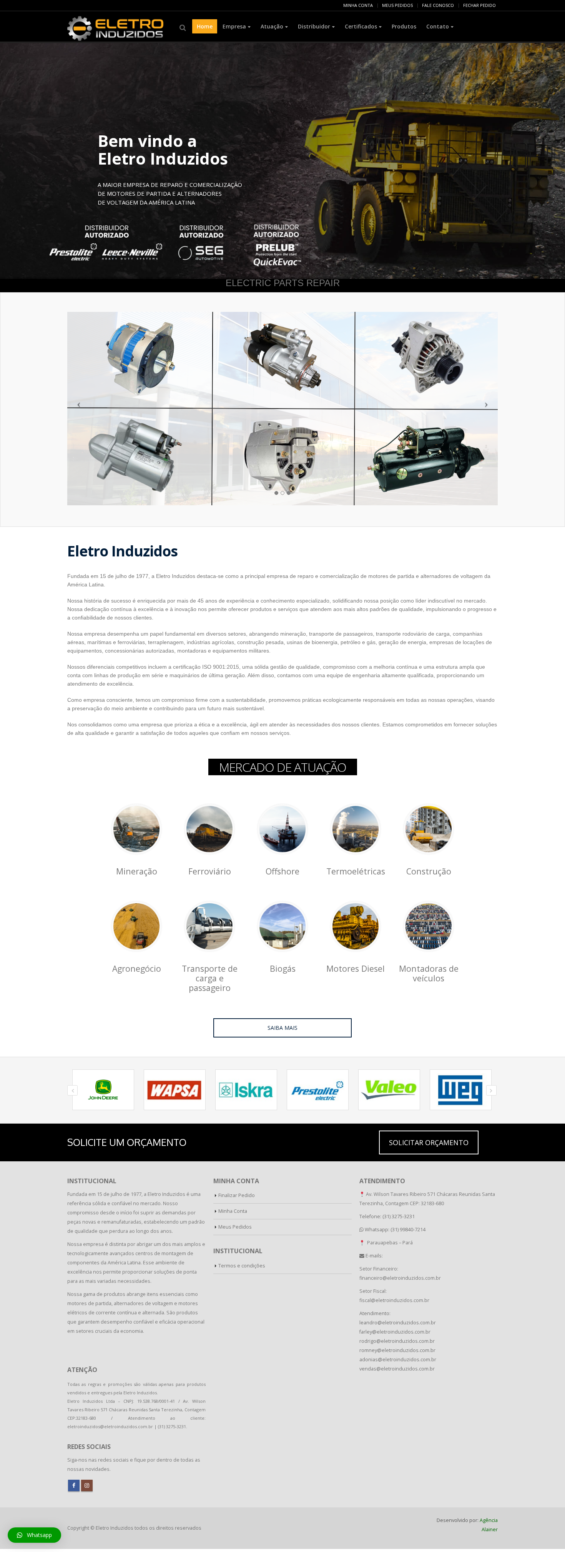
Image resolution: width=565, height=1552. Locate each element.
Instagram (87, 1485)
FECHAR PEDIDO (479, 5)
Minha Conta (232, 1211)
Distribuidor (314, 26)
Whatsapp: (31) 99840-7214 (395, 1229)
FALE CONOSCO (438, 5)
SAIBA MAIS (282, 1027)
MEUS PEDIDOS (397, 5)
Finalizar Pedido (236, 1195)
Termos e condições (241, 1265)
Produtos (404, 26)
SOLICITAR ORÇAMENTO (429, 1142)
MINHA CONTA (358, 5)
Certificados (361, 26)
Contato (437, 26)
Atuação (272, 26)
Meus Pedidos (235, 1227)
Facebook (74, 1485)
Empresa (234, 26)
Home (205, 26)
